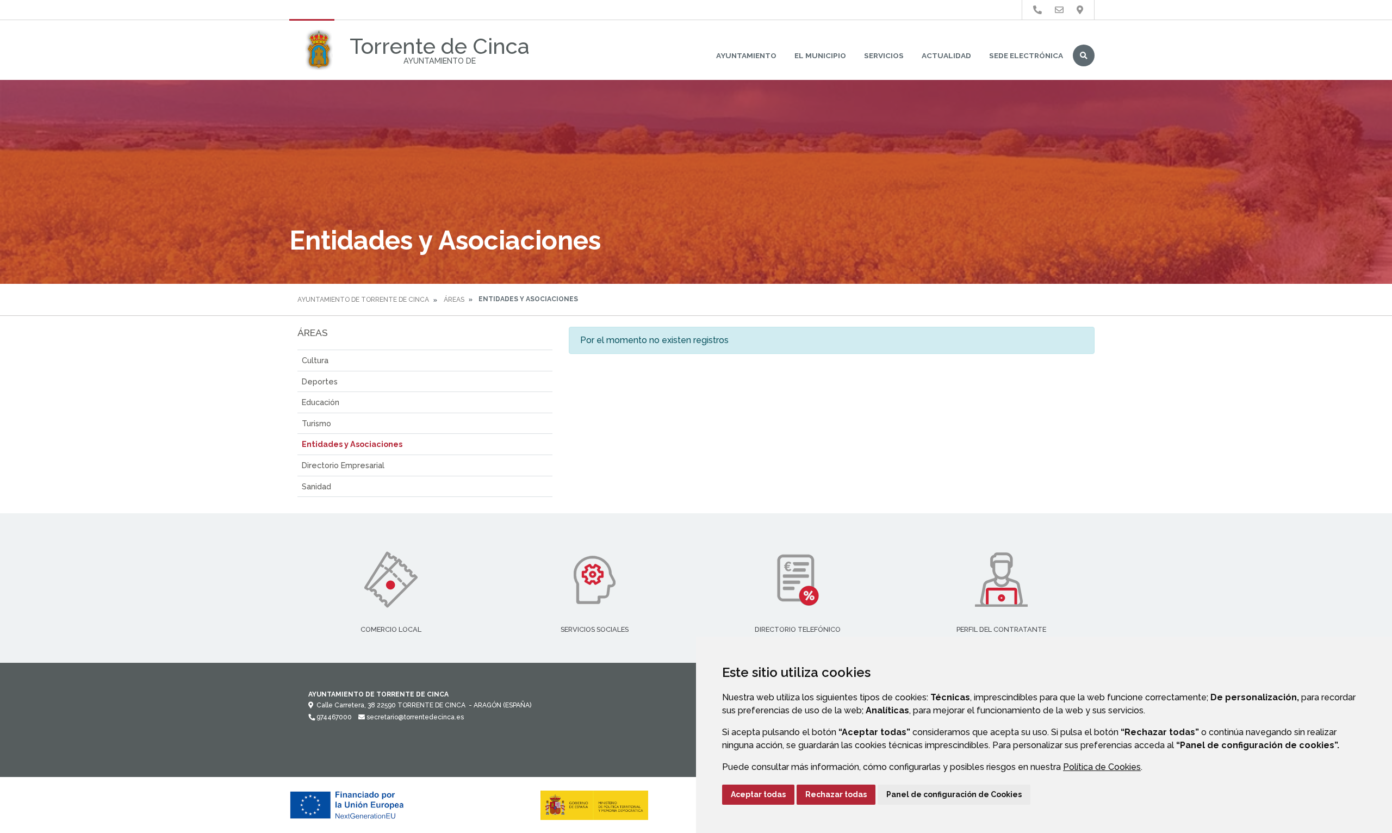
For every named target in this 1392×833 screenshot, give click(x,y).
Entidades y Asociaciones (352, 444)
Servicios (884, 55)
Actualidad (946, 55)
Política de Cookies (1102, 767)
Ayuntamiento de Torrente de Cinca (363, 299)
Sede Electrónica (1026, 55)
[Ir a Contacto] (1059, 10)
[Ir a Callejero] (1080, 10)
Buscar (1084, 55)
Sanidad (316, 486)
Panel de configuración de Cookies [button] (954, 794)
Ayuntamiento (746, 55)
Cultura (315, 360)
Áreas (454, 299)
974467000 (333, 717)
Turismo (316, 423)
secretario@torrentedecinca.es (414, 717)
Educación (320, 402)
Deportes (320, 381)
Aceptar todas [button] (758, 794)
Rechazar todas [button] (836, 794)
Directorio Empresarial (343, 465)
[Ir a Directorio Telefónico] (1037, 10)
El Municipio (820, 55)
